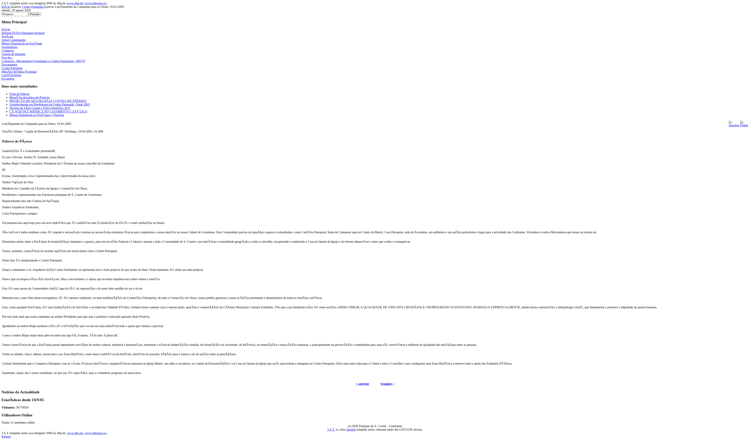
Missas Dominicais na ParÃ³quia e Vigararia (36, 115)
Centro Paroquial (32, 6)
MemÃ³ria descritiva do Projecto (29, 97)
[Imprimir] (734, 122)
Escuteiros (8, 78)
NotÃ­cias (7, 36)
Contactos (8, 50)
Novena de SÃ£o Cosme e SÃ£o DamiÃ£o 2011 (39, 108)
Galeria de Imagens (13, 54)
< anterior (362, 383)
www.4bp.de (75, 3)
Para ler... (7, 57)
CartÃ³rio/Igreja (11, 75)
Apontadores (9, 47)
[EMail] (744, 122)
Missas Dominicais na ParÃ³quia (22, 43)
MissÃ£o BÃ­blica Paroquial (19, 71)
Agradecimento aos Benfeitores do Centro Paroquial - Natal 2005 (49, 104)
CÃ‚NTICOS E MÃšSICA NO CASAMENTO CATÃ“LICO (48, 111)
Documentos (9, 64)
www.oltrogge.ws (96, 3)
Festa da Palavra (19, 94)
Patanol (6, 436)
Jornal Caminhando (14, 40)
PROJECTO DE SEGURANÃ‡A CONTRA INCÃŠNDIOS (47, 101)
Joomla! (351, 429)
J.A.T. (331, 429)
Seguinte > (387, 383)
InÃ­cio (6, 6)
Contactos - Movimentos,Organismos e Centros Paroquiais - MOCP (43, 61)
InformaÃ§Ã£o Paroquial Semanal (23, 33)
